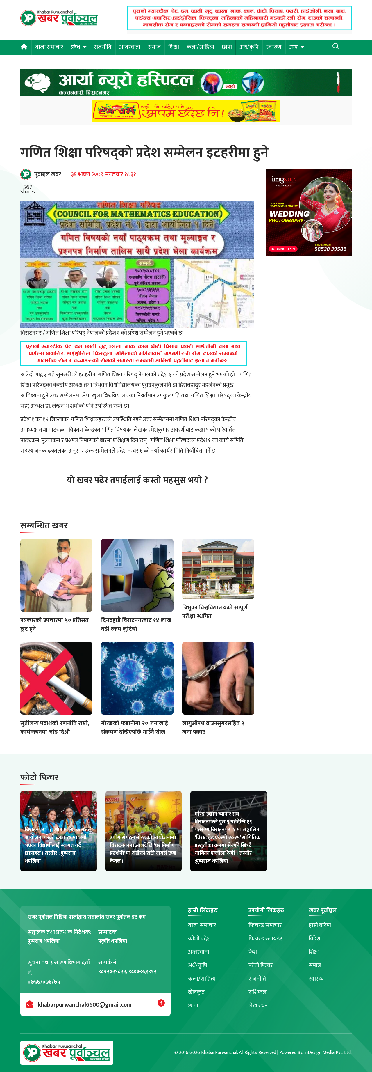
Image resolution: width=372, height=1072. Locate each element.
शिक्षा (173, 47)
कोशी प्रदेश (199, 939)
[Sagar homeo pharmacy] (239, 28)
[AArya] (186, 84)
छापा (227, 47)
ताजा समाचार (49, 47)
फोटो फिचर (260, 965)
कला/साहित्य (200, 47)
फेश (252, 952)
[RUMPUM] (186, 112)
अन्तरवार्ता (129, 47)
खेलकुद (196, 992)
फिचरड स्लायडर (265, 939)
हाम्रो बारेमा (320, 925)
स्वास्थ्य (274, 47)
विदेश (314, 939)
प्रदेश (75, 47)
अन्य (293, 47)
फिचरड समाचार (265, 925)
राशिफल (257, 992)
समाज (154, 47)
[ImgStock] (309, 214)
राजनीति (103, 47)
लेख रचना (258, 1006)
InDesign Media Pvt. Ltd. (328, 1053)
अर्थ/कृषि (249, 47)
